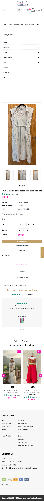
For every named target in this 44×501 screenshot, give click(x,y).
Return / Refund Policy (25, 426)
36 (20, 224)
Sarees (4, 420)
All (5, 24)
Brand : (4, 202)
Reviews (22, 271)
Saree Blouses (6, 423)
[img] (15, 294)
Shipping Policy (23, 442)
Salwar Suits (6, 426)
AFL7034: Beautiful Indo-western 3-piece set (12, 392)
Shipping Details (22, 277)
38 (24, 224)
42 (34, 224)
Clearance (5, 433)
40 (29, 224)
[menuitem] (22, 42)
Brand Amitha (6, 436)
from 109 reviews (27, 294)
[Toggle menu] (38, 42)
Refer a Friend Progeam (26, 445)
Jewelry (4, 430)
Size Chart (8, 255)
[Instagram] (7, 484)
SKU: (3, 209)
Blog (19, 436)
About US (21, 420)
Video (22, 186)
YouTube (21, 439)
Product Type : (7, 205)
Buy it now (22, 250)
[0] (28, 10)
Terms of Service (23, 430)
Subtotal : (5, 235)
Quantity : (5, 230)
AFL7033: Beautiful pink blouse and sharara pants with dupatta (32, 393)
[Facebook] (3, 484)
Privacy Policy (22, 423)
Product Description (22, 265)
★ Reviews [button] (42, 252)
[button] (20, 329)
